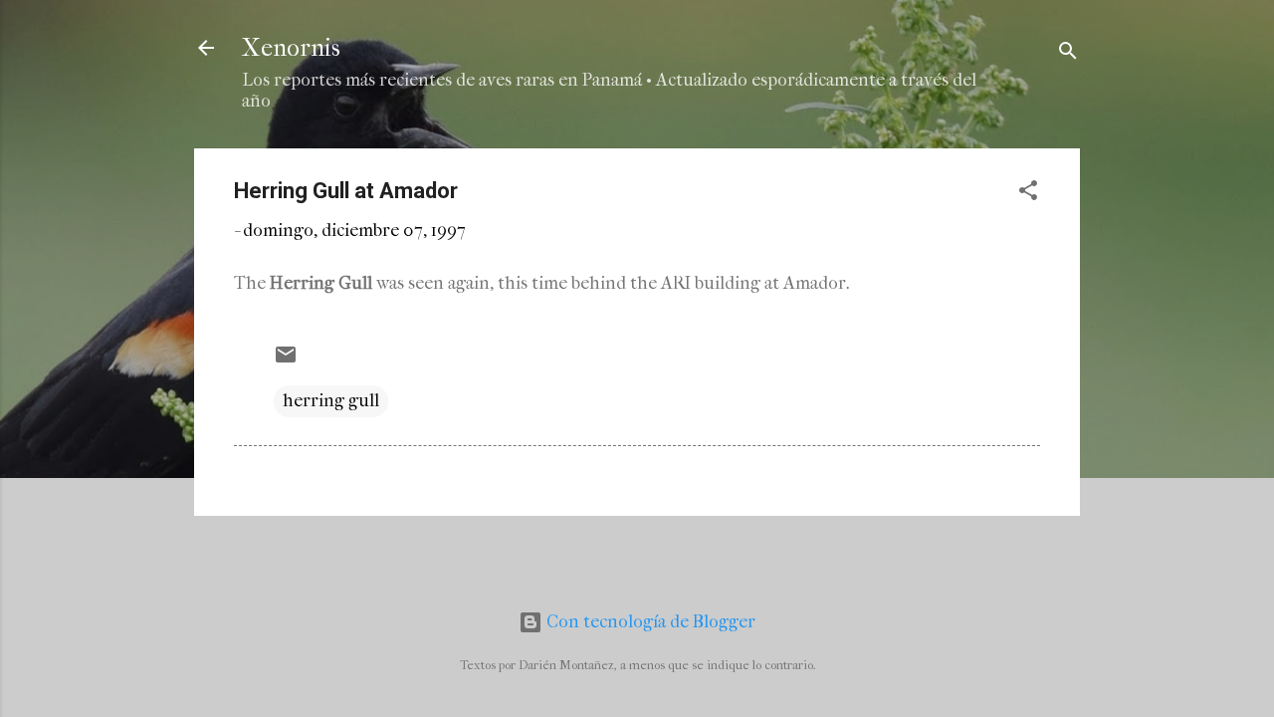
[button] (1028, 193)
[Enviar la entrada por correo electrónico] (286, 361)
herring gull (331, 400)
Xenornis (291, 48)
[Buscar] (1068, 54)
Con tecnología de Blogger (648, 621)
